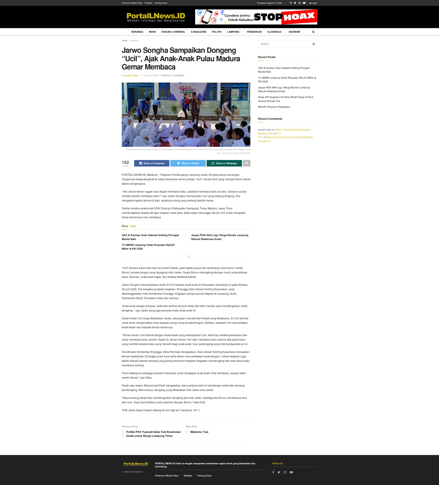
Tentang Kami (161, 2)
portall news (131, 75)
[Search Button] (313, 43)
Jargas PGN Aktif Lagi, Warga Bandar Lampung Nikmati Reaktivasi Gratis (219, 237)
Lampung (233, 31)
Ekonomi (294, 31)
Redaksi (148, 2)
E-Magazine (198, 31)
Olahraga (274, 31)
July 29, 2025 (151, 75)
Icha (260, 137)
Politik (217, 31)
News (152, 31)
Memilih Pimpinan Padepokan (274, 106)
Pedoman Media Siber (132, 2)
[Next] (189, 256)
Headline (134, 40)
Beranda (137, 31)
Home (124, 40)
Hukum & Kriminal (173, 31)
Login (314, 2)
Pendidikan (254, 31)
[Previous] (183, 256)
